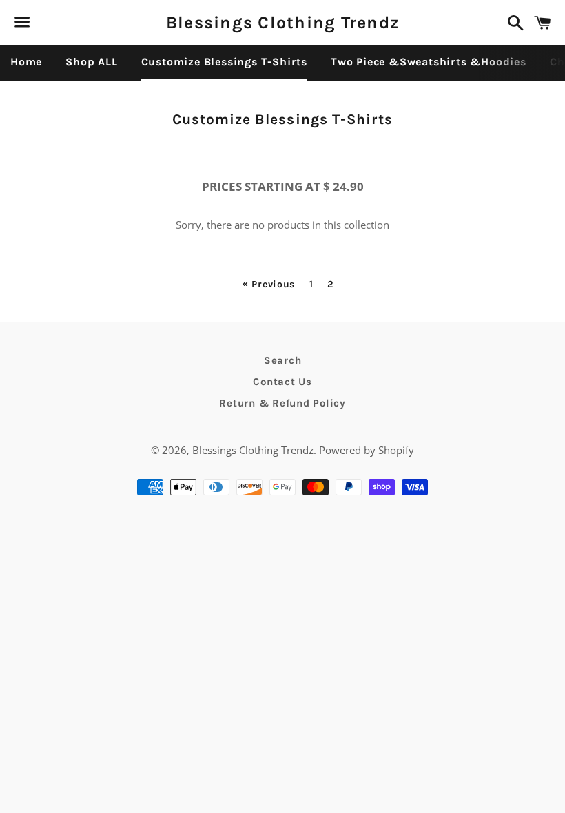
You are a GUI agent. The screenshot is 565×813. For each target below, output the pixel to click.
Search (283, 360)
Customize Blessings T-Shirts (224, 61)
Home (26, 61)
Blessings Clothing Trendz (282, 22)
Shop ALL (91, 61)
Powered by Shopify (366, 450)
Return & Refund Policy (282, 403)
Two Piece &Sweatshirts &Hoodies (428, 61)
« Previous (269, 284)
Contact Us (282, 381)
